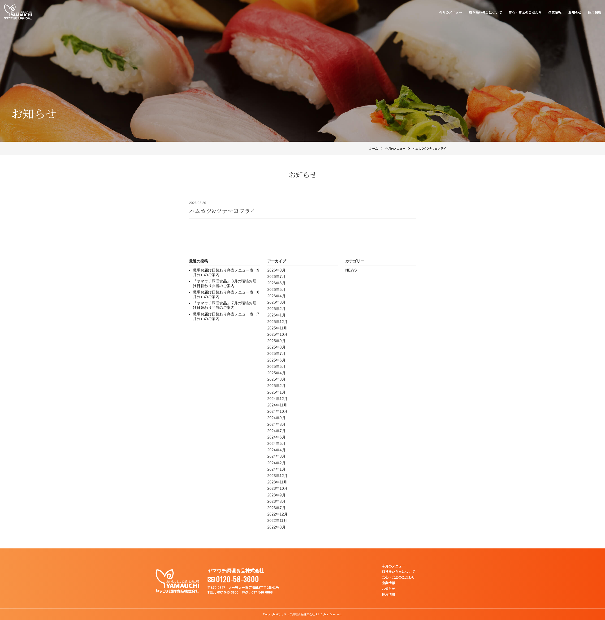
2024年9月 (276, 418)
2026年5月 (276, 290)
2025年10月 (277, 335)
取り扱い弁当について (485, 12)
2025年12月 (277, 322)
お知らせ (574, 12)
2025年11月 (277, 328)
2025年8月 (276, 347)
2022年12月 (277, 514)
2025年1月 (276, 392)
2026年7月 (276, 277)
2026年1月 (276, 315)
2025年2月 (276, 386)
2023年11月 (277, 482)
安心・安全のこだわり (525, 12)
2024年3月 (276, 456)
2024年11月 (277, 405)
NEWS (351, 270)
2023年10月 (277, 489)
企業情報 (555, 12)
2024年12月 (277, 399)
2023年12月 (277, 476)
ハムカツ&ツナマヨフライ (222, 211)
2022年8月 (276, 527)
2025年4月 (276, 373)
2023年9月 (276, 495)
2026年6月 (276, 283)
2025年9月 (276, 341)
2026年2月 (276, 309)
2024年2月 (276, 463)
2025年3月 (276, 379)
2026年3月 (276, 302)
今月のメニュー (450, 12)
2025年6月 (276, 360)
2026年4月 (276, 296)
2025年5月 (276, 367)
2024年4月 (276, 450)
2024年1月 (276, 469)
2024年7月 (276, 431)
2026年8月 (276, 270)
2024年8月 (276, 425)
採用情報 (594, 12)
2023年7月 (276, 508)
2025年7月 (276, 354)
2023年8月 (276, 502)
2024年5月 (276, 444)
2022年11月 (277, 521)
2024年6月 (276, 437)
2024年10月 (277, 412)
